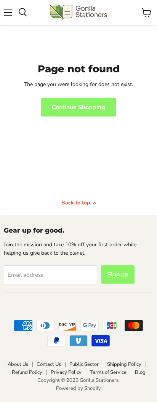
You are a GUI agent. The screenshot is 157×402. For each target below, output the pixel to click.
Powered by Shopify (78, 388)
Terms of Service (108, 372)
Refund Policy (27, 372)
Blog (140, 372)
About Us (18, 364)
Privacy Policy (66, 372)
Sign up (117, 274)
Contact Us (49, 364)
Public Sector (84, 364)
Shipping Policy (124, 364)
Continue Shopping (78, 107)
